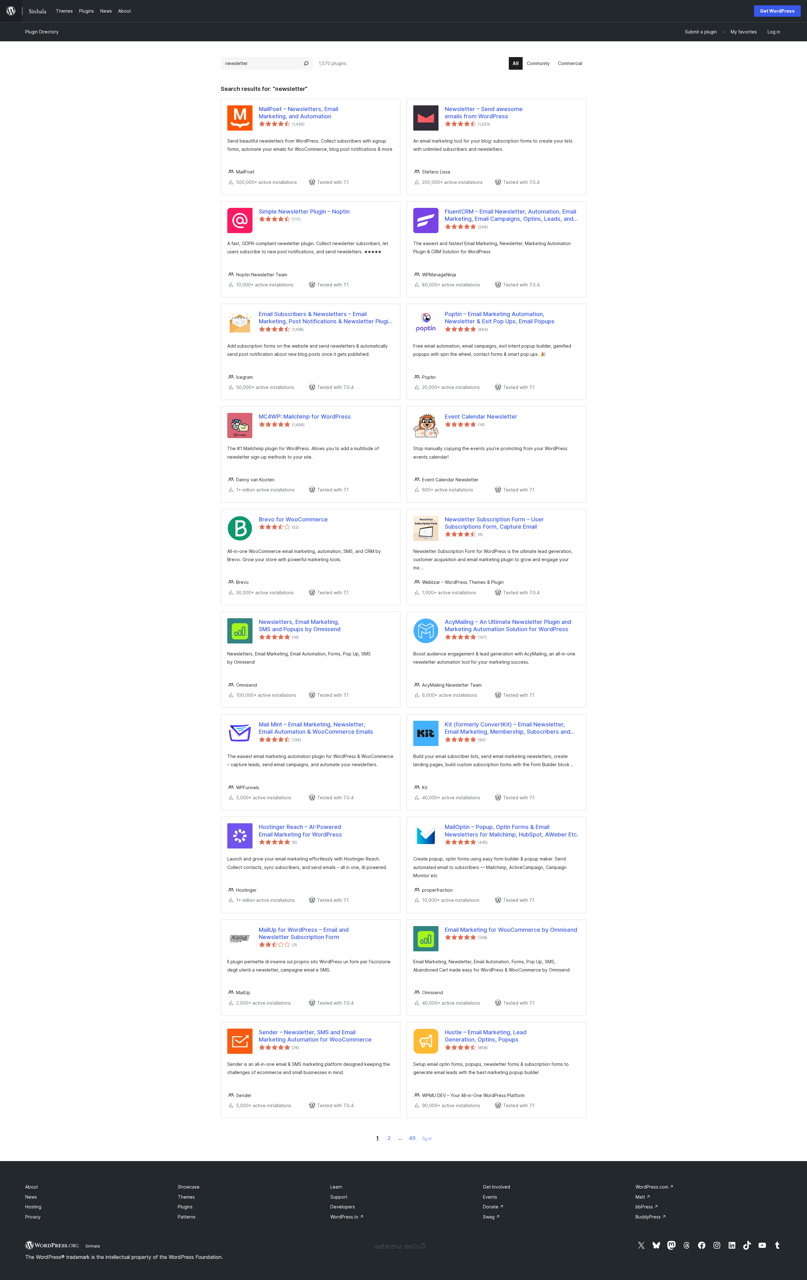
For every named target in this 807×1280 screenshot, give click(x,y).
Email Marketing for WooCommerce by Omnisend (511, 929)
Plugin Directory (42, 31)
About (31, 1186)
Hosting (33, 1206)
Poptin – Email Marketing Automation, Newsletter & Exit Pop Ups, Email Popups (499, 318)
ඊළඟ (427, 1138)
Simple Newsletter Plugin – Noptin (304, 211)
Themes (186, 1197)
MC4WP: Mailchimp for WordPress (305, 416)
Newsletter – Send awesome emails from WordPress (484, 113)
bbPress (647, 1206)
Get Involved (496, 1186)
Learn (336, 1186)
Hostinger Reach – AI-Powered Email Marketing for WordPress (300, 830)
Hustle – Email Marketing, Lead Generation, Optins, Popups (485, 1036)
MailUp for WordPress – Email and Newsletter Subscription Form (304, 933)
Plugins (185, 1206)
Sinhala (92, 1245)
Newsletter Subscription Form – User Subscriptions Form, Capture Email (494, 523)
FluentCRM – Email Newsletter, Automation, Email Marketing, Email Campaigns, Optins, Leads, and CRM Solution (510, 215)
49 (412, 1138)
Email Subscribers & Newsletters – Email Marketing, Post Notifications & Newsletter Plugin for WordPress (325, 318)
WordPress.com (655, 1186)
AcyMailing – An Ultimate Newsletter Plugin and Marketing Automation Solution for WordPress (508, 625)
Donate (493, 1206)
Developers (342, 1206)
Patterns (186, 1216)
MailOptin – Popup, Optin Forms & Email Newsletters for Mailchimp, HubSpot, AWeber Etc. (511, 830)
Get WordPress (777, 11)
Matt (643, 1197)
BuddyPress (651, 1216)
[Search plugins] (306, 63)
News (31, 1197)
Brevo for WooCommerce (293, 519)
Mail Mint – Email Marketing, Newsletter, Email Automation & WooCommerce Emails (316, 728)
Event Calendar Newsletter (481, 416)
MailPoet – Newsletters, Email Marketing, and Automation (298, 113)
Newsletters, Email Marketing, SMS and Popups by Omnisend (299, 625)
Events (490, 1197)
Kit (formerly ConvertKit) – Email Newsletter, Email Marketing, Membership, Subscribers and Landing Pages (507, 728)
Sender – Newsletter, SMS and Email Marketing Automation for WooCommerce (315, 1036)
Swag (491, 1216)
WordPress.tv (347, 1216)
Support (338, 1197)
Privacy (33, 1216)
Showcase (189, 1186)
